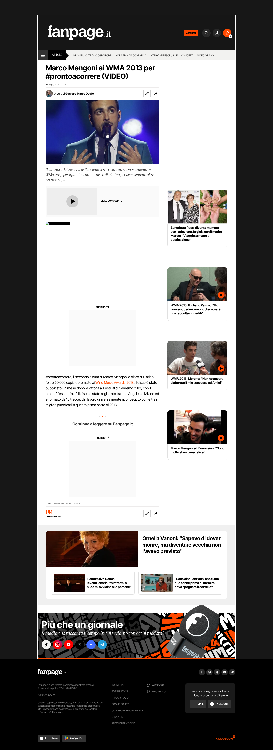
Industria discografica (130, 55)
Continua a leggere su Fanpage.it (102, 424)
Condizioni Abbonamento (127, 710)
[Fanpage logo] (74, 32)
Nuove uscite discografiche (92, 55)
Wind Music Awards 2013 (114, 382)
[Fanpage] (52, 672)
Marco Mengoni (55, 503)
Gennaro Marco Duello (79, 93)
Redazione (118, 716)
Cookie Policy (120, 704)
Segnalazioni (120, 691)
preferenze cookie (123, 723)
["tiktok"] (46, 644)
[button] (155, 93)
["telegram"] (102, 644)
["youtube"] (68, 644)
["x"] (79, 644)
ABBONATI (191, 33)
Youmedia (118, 684)
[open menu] (43, 55)
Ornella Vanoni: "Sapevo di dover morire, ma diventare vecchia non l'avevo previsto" (181, 544)
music (57, 55)
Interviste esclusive (164, 55)
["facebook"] (91, 644)
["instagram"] (57, 644)
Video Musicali (207, 55)
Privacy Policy (121, 697)
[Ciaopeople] (225, 739)
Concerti (187, 55)
